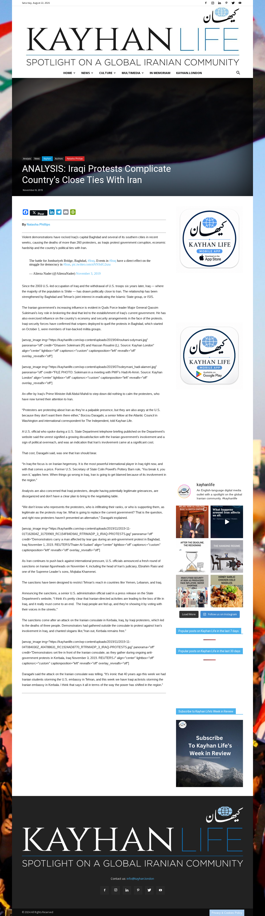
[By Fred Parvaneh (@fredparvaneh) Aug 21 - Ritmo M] (192, 522)
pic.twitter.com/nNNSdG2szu (91, 264)
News (85, 73)
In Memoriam (160, 73)
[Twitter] (233, 3)
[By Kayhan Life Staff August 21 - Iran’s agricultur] (192, 591)
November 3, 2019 (88, 273)
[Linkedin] (219, 3)
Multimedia (131, 73)
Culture (105, 73)
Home (67, 73)
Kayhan (47, 158)
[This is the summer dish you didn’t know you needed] (227, 591)
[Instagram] (213, 3)
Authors (59, 158)
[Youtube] (240, 3)
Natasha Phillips (75, 158)
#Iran (66, 264)
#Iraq (91, 260)
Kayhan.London (189, 73)
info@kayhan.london (140, 879)
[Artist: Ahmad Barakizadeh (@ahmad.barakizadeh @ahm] (227, 556)
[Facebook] (206, 3)
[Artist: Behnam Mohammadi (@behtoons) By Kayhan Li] (192, 556)
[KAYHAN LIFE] (132, 37)
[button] (238, 73)
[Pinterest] (226, 3)
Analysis (27, 158)
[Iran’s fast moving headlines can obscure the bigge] (227, 522)
